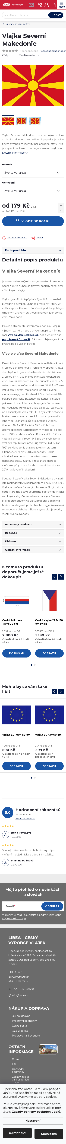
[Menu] (61, 4)
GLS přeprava (20, 1030)
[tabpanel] (16, 621)
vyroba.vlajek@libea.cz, (23, 335)
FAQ (14, 1064)
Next (61, 577)
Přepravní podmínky (24, 1020)
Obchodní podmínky (18, 1070)
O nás (15, 1059)
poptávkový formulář (16, 339)
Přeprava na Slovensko (26, 1035)
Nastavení (33, 1120)
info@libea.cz (20, 995)
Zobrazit (49, 653)
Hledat (56, 15)
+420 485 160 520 (23, 989)
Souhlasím (49, 1134)
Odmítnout (17, 1133)
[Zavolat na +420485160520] (40, 5)
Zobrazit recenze (25, 818)
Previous (54, 577)
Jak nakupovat (21, 1015)
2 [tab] (35, 665)
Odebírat (52, 906)
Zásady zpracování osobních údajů (21, 1079)
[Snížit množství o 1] (61, 210)
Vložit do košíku (36, 221)
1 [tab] (31, 665)
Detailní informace (13, 152)
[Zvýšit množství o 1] (61, 205)
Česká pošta (19, 1025)
